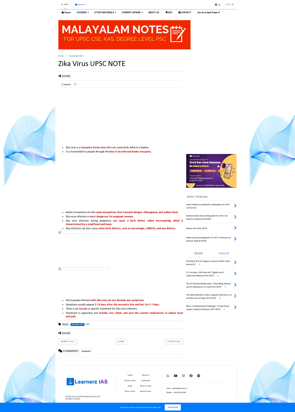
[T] (198, 376)
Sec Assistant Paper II (208, 12)
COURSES (82, 12)
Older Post (174, 341)
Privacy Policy (130, 381)
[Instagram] (183, 376)
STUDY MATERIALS (104, 12)
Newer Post (68, 341)
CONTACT (185, 12)
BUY (170, 12)
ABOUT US (153, 12)
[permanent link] (75, 84)
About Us (145, 375)
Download (173, 407)
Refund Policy (145, 391)
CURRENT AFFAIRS (131, 12)
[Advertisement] (84, 111)
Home (67, 12)
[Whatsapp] (168, 376)
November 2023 (76, 56)
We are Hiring (145, 386)
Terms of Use (130, 391)
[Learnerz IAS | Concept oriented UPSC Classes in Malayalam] (80, 6)
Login (130, 386)
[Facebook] (191, 376)
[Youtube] (175, 376)
